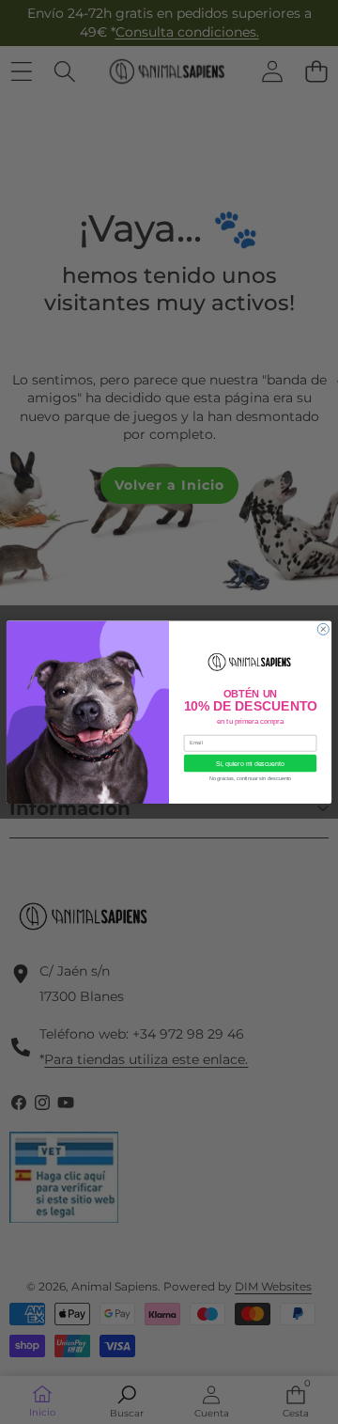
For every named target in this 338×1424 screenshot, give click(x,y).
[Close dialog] (323, 628)
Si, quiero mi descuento (250, 763)
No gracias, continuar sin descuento (250, 778)
